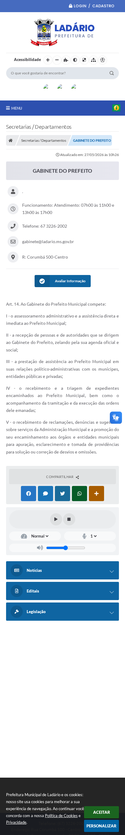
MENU (16, 108)
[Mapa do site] (93, 60)
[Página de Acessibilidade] (102, 60)
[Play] (56, 519)
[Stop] (69, 519)
